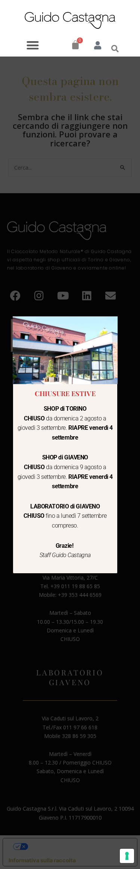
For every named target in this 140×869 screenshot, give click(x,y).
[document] (70, 434)
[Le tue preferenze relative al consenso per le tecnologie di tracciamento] (127, 856)
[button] (33, 45)
